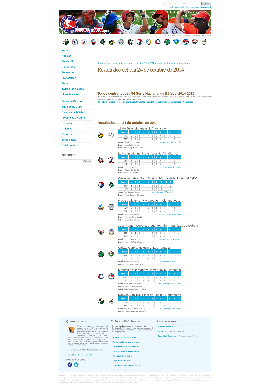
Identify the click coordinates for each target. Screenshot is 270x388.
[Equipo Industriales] (75, 45)
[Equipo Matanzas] (112, 45)
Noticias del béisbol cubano (124, 337)
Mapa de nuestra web (121, 361)
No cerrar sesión (178, 7)
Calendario (102, 102)
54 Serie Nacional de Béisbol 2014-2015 (135, 63)
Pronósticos (187, 102)
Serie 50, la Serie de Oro (122, 356)
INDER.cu (171, 331)
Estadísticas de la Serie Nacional (126, 351)
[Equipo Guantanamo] (204, 45)
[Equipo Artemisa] (84, 45)
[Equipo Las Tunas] (167, 45)
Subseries (113, 102)
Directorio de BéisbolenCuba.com (127, 365)
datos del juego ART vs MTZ (170, 142)
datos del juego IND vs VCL (170, 167)
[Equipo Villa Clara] (130, 45)
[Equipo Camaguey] (158, 45)
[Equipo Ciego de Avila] (149, 45)
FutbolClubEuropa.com (178, 336)
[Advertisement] (154, 54)
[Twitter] (76, 367)
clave (185, 3)
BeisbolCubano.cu (172, 326)
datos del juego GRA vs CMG (170, 283)
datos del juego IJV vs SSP (162, 192)
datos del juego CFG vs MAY (170, 214)
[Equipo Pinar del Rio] (66, 45)
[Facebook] (69, 367)
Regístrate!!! (205, 7)
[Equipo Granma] (185, 45)
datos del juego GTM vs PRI (170, 308)
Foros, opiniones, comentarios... (126, 342)
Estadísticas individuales (158, 102)
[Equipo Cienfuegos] (121, 45)
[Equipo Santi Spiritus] (139, 45)
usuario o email (170, 3)
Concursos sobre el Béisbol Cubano (128, 347)
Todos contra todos (166, 63)
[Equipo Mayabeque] (93, 45)
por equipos (176, 102)
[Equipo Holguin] (176, 45)
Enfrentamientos (137, 102)
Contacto (88, 355)
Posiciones (124, 102)
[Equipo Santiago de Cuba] (195, 45)
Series (109, 63)
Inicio (100, 63)
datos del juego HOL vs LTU (170, 261)
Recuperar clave (192, 7)
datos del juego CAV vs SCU (170, 239)
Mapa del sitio (78, 355)
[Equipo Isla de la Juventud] (102, 45)
